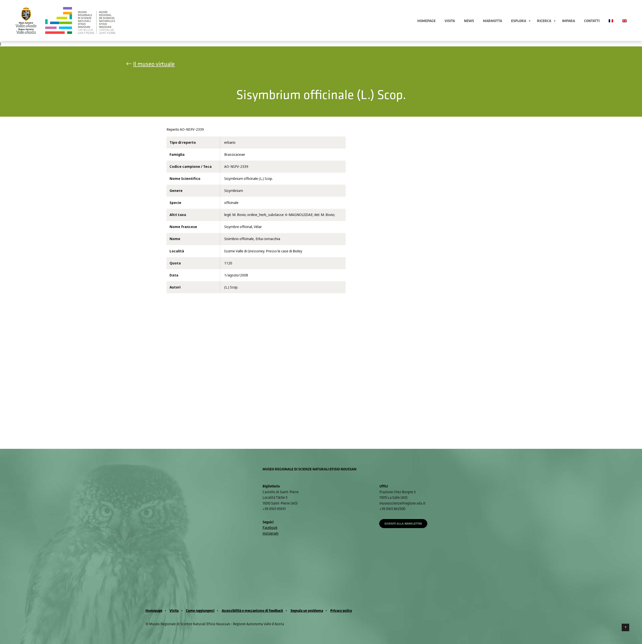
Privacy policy (341, 610)
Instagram (270, 533)
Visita (450, 20)
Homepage (426, 20)
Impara (568, 20)
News (469, 20)
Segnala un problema (306, 610)
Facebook (270, 527)
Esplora (518, 20)
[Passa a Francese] (611, 20)
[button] (529, 21)
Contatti (592, 20)
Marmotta (492, 20)
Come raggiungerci (200, 610)
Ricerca (544, 20)
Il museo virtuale (154, 63)
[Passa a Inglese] (624, 20)
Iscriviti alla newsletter (403, 523)
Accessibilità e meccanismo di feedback (252, 610)
